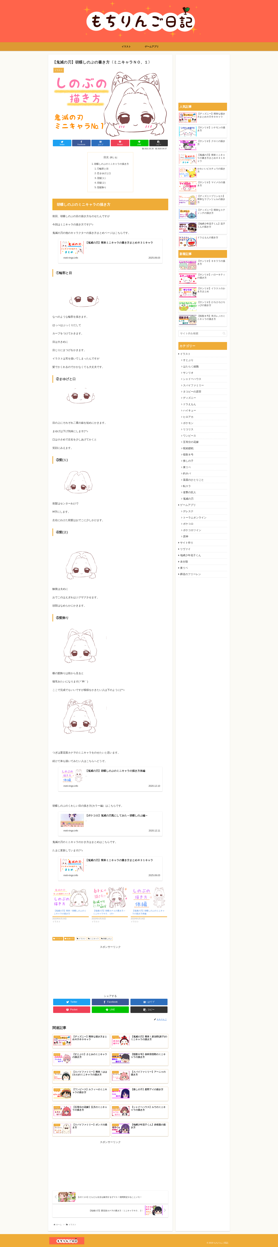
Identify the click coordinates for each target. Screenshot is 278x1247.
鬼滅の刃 (70, 939)
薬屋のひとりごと (193, 479)
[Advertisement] (110, 969)
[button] (224, 333)
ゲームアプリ (188, 505)
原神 (185, 536)
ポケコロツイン (192, 530)
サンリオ (188, 372)
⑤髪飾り (101, 187)
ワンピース (189, 435)
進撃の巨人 (189, 492)
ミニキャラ (94, 939)
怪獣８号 (188, 454)
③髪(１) (101, 178)
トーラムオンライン (194, 517)
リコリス (188, 429)
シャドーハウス (192, 379)
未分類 (184, 561)
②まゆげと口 (104, 173)
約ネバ (187, 473)
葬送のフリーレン (190, 574)
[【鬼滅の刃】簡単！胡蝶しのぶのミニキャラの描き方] (70, 897)
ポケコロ (188, 523)
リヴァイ (185, 549)
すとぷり (188, 360)
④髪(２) (101, 182)
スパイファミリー (193, 385)
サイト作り (186, 542)
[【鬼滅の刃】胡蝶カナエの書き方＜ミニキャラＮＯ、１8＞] (110, 897)
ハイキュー (189, 410)
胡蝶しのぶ (107, 939)
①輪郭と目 (103, 168)
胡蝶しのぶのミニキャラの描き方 (111, 164)
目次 (106, 157)
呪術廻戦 (188, 448)
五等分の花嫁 (191, 442)
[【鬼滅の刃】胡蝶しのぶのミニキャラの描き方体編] (149, 897)
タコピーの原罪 (192, 391)
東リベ (187, 467)
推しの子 (188, 460)
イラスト (58, 939)
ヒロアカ (188, 416)
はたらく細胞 (191, 366)
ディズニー (189, 397)
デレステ (188, 511)
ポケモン (188, 423)
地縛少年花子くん (190, 555)
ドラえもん (189, 404)
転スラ (187, 486)
